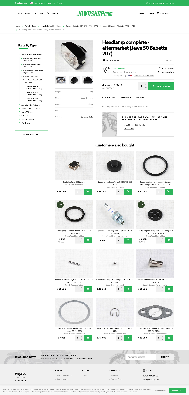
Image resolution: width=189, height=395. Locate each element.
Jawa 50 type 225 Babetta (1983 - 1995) (34, 99)
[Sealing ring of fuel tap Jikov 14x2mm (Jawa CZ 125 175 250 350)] (155, 214)
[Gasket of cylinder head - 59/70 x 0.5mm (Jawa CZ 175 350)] (74, 312)
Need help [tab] (126, 97)
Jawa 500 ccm (27, 112)
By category (25, 13)
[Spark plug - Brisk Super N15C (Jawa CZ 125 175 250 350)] (115, 214)
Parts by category (64, 375)
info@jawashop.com (151, 379)
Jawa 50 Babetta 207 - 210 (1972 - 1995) (82, 26)
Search (54, 13)
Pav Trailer (25, 123)
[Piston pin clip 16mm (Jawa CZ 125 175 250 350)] (115, 312)
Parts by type (62, 379)
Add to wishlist (168, 68)
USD (60, 3)
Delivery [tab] (141, 97)
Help (152, 13)
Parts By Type (30, 26)
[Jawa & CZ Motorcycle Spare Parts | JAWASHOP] (94, 13)
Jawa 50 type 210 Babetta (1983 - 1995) (34, 93)
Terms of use (116, 379)
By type (39, 13)
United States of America (44, 3)
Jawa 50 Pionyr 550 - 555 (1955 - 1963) (32, 59)
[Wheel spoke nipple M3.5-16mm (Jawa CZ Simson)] (155, 263)
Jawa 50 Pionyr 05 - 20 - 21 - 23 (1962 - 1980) (33, 71)
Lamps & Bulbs (87, 117)
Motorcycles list (112, 60)
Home (17, 26)
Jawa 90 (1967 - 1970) (30, 76)
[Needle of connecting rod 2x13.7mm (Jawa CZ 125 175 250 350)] (74, 263)
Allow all (177, 390)
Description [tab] (108, 97)
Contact (141, 13)
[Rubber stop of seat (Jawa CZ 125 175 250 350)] (115, 165)
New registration (156, 3)
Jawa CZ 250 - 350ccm (30, 108)
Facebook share (167, 72)
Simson (24, 115)
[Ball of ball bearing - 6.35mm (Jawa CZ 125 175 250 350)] (115, 263)
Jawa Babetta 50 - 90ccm (51, 26)
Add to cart (163, 86)
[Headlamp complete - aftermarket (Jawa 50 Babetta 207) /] (74, 56)
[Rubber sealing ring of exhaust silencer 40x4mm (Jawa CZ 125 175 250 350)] (155, 165)
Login (171, 3)
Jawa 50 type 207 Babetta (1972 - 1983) (119, 26)
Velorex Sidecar (27, 119)
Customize (160, 390)
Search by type (31, 134)
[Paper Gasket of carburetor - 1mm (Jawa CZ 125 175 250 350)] (155, 312)
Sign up (165, 357)
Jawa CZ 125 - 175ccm (30, 105)
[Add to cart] (88, 192)
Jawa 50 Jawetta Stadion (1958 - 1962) (31, 65)
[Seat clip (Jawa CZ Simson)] (74, 165)
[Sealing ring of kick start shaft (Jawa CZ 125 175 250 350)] (74, 214)
